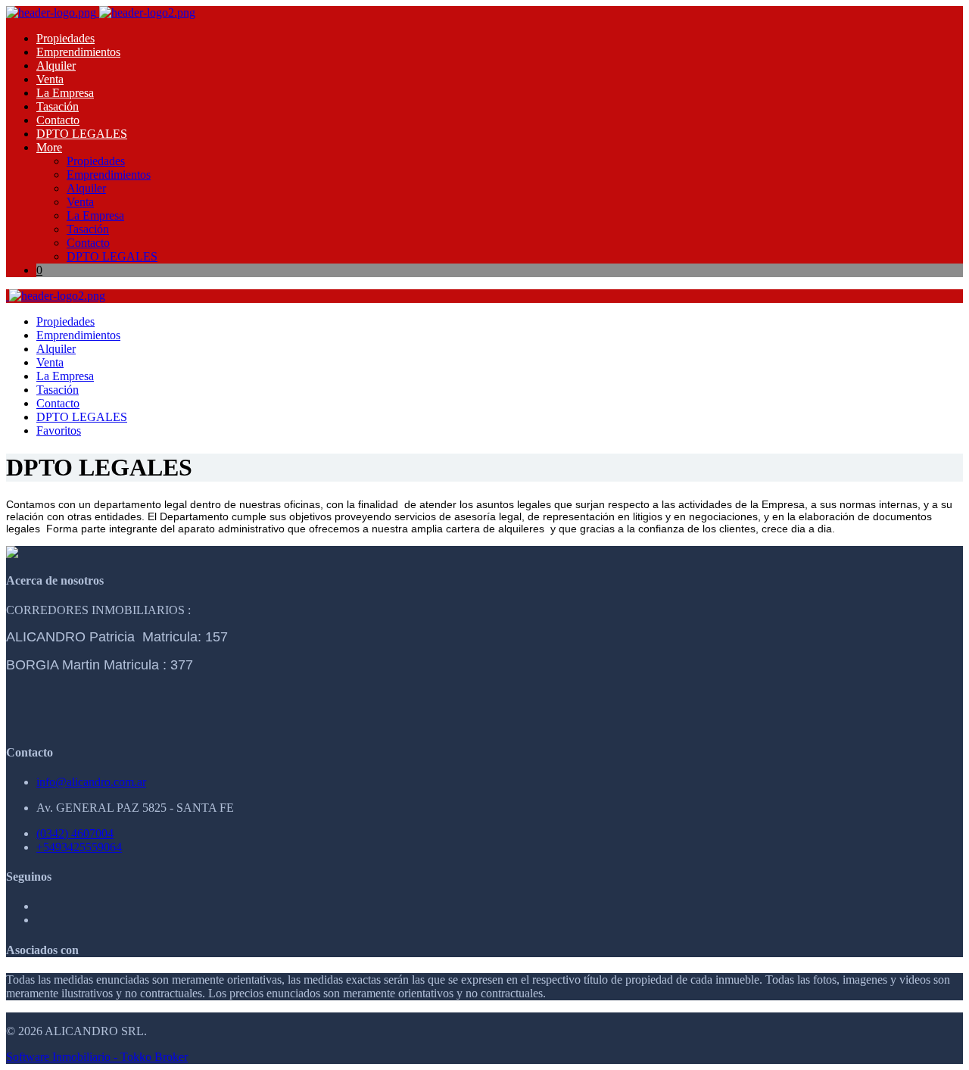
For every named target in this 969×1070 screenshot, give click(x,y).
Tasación (57, 106)
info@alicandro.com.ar (91, 781)
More (49, 147)
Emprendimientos (78, 51)
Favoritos (58, 430)
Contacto (57, 120)
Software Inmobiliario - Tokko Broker (97, 1056)
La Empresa (65, 92)
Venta (50, 79)
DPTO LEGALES (81, 133)
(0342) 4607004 (75, 833)
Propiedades (65, 38)
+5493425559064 (79, 847)
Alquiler (56, 65)
